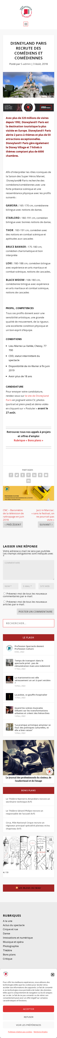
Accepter (28, 1008)
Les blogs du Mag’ (30, 888)
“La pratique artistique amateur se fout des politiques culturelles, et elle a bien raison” (33, 728)
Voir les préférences (28, 1024)
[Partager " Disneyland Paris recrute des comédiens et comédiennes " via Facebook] (11, 475)
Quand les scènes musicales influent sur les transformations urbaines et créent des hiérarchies (32, 711)
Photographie (11, 946)
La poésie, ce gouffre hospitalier (31, 694)
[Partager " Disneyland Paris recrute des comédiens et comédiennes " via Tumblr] (23, 475)
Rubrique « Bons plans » (28, 440)
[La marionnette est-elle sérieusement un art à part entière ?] (9, 679)
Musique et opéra (13, 942)
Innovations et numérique (18, 937)
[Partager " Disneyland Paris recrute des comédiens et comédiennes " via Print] (28, 481)
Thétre (8, 950)
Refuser (28, 1016)
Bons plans (28, 790)
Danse (7, 933)
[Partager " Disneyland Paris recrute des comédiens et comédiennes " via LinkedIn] (34, 475)
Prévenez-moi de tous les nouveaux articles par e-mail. (25, 603)
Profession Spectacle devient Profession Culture (29, 647)
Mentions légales (41, 1032)
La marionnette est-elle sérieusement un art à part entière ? (32, 680)
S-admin (26, 64)
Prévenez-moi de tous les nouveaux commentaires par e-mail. (25, 595)
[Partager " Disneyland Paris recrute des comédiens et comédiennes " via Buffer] (40, 475)
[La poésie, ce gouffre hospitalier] (9, 696)
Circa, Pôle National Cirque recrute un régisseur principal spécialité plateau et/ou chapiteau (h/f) (28, 825)
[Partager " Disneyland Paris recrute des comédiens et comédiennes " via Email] (46, 475)
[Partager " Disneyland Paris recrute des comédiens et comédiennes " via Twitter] (17, 475)
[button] (52, 974)
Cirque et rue (10, 929)
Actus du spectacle (14, 925)
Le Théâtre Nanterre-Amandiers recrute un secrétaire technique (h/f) (28, 800)
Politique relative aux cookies (20, 1032)
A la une (8, 921)
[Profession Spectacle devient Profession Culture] (9, 648)
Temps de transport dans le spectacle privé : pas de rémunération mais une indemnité (32, 663)
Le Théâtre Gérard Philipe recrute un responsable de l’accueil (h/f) (24, 812)
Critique (8, 958)
